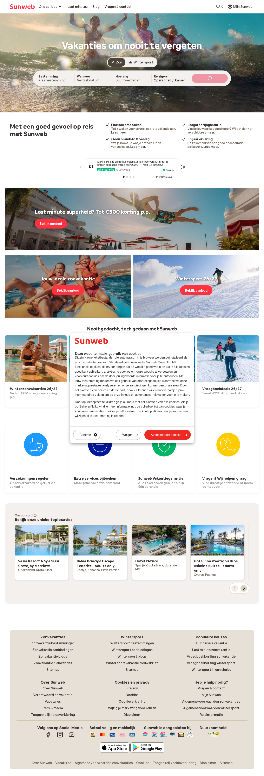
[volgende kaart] (243, 588)
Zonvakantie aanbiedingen (52, 650)
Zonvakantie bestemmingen (52, 643)
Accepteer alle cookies (166, 434)
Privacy (132, 688)
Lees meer (118, 132)
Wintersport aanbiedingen (132, 650)
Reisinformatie (211, 715)
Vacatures (53, 701)
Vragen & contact (211, 688)
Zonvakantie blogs (52, 656)
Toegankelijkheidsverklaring (53, 715)
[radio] (116, 62)
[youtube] (71, 737)
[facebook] (48, 737)
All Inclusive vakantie (211, 643)
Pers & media (53, 708)
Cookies (132, 695)
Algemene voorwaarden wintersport (211, 708)
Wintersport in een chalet (211, 670)
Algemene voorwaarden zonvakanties (211, 701)
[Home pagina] (22, 6)
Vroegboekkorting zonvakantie (211, 656)
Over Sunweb (53, 688)
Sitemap (52, 670)
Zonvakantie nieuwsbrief (53, 663)
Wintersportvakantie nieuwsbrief (132, 663)
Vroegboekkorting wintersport (211, 663)
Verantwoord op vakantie (52, 695)
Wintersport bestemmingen (132, 643)
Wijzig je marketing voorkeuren (132, 708)
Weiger (127, 434)
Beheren (85, 434)
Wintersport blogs (132, 656)
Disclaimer (132, 715)
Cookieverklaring (132, 701)
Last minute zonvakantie (211, 650)
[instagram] (60, 737)
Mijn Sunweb (211, 695)
